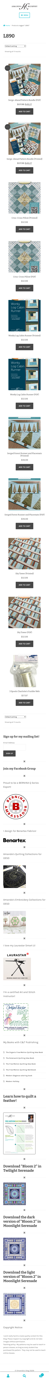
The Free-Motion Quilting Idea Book (21, 1064)
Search (24, 1376)
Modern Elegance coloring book (19, 1076)
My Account (8, 1376)
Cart (38, 1373)
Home (8, 25)
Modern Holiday (12, 1081)
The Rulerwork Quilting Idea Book (20, 1058)
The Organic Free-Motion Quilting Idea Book (24, 1052)
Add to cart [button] (24, 111)
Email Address (9, 743)
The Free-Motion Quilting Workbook (21, 1070)
